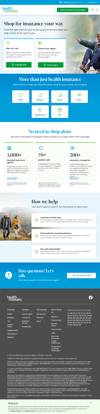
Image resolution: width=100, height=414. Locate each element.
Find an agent (12, 178)
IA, (74, 315)
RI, (74, 322)
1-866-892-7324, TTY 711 (72, 2)
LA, (88, 315)
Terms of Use (30, 411)
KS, (83, 315)
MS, (81, 318)
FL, (90, 313)
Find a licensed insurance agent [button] (72, 10)
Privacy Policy (16, 411)
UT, (87, 322)
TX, (84, 322)
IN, (80, 315)
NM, (77, 320)
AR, (71, 313)
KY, (85, 315)
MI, (71, 318)
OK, (89, 320)
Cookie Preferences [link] (55, 342)
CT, (82, 313)
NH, (71, 320)
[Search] (92, 10)
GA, (68, 315)
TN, (81, 322)
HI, (71, 315)
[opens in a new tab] (91, 299)
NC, (87, 318)
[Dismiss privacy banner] (91, 402)
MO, (78, 318)
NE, (68, 320)
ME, (68, 318)
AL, (68, 313)
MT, (84, 318)
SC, (76, 322)
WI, (74, 325)
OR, (68, 322)
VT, (68, 325)
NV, (80, 320)
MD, (90, 315)
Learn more (74, 178)
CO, (79, 313)
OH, (86, 320)
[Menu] (97, 10)
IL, (78, 315)
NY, (83, 320)
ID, (76, 315)
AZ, (74, 313)
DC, (85, 313)
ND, (90, 318)
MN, (74, 318)
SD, (79, 322)
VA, (90, 322)
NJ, (74, 320)
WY (80, 325)
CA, (76, 313)
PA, (71, 322)
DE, (87, 313)
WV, (77, 325)
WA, (71, 325)
